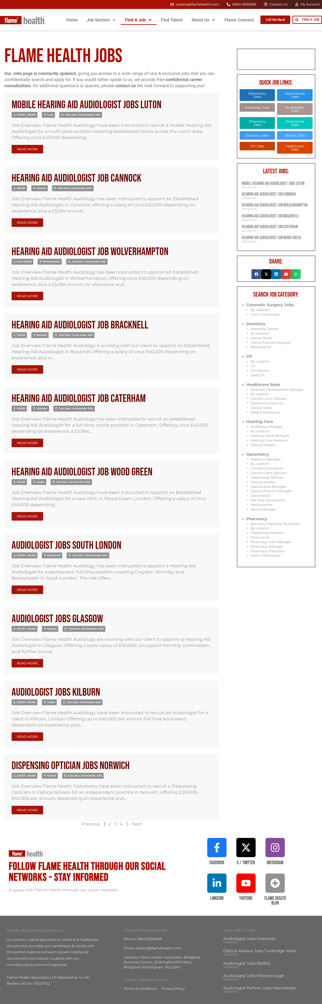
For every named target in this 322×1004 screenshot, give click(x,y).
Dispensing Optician (267, 403)
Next (137, 824)
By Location (260, 310)
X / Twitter (246, 863)
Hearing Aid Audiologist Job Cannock (76, 178)
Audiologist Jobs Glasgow (57, 619)
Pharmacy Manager (267, 546)
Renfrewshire (261, 505)
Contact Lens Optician (269, 398)
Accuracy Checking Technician (275, 524)
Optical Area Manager (269, 487)
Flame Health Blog (275, 900)
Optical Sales (261, 408)
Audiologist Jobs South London (66, 545)
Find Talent (172, 20)
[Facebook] (216, 847)
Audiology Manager (267, 426)
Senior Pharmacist (266, 555)
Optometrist (261, 495)
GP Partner (260, 370)
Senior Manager (263, 509)
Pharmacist (260, 537)
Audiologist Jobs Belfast (247, 963)
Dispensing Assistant (267, 533)
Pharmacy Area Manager (271, 542)
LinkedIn (216, 898)
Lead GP (258, 375)
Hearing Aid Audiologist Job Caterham (79, 398)
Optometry (257, 454)
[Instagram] (275, 847)
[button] (24, 115)
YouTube (246, 898)
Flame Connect (239, 20)
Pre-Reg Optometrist (268, 500)
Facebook (216, 863)
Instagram (275, 863)
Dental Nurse (261, 338)
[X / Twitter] (246, 847)
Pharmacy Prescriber (268, 551)
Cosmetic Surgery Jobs (270, 304)
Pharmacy (256, 518)
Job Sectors (98, 20)
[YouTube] (246, 883)
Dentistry (255, 323)
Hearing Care (259, 421)
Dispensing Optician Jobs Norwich (71, 765)
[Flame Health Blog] (275, 883)
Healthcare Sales (263, 384)
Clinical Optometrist (267, 468)
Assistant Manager (266, 459)
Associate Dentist (265, 329)
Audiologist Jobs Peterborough (253, 975)
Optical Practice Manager (271, 491)
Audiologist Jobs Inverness (249, 938)
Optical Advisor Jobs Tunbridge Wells (260, 950)
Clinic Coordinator (265, 314)
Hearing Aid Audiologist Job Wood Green (82, 472)
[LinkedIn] (216, 883)
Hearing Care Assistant (269, 440)
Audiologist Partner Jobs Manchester (259, 988)
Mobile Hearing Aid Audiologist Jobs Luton (86, 105)
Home (72, 20)
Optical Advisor (263, 445)
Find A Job (135, 20)
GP (249, 356)
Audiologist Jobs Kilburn (56, 692)
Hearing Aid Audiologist (270, 436)
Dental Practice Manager (271, 342)
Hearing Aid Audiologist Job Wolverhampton (90, 251)
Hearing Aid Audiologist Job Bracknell (80, 325)
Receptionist (261, 347)
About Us (200, 20)
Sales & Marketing (265, 412)
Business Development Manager (277, 389)
